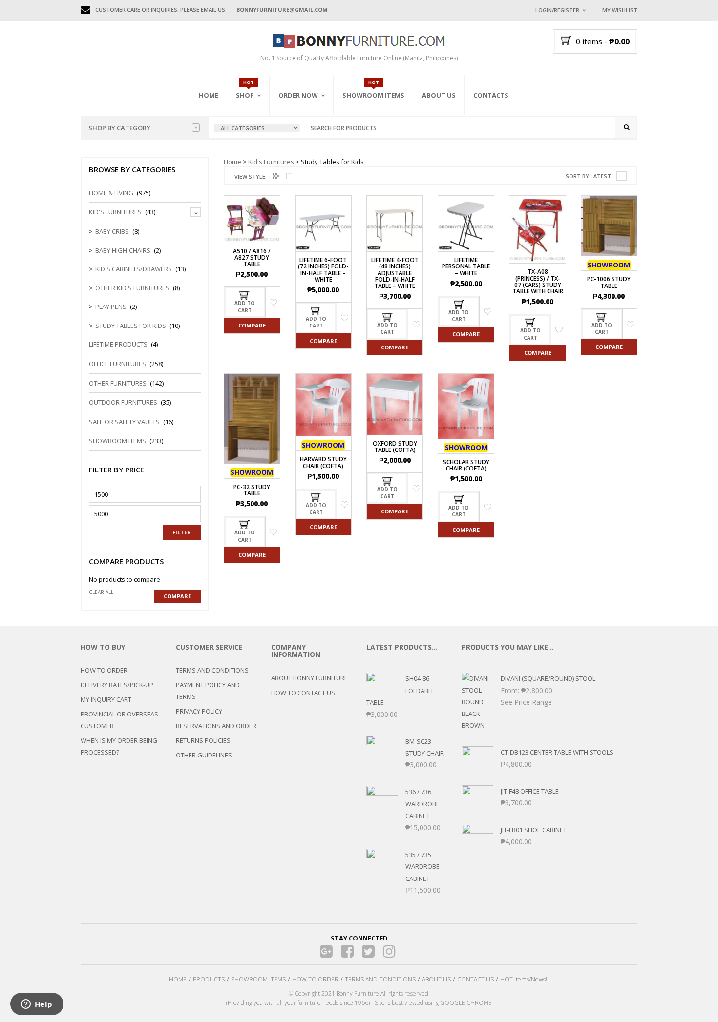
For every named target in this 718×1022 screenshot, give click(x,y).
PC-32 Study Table (251, 490)
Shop (245, 95)
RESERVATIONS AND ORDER (216, 725)
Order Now (298, 95)
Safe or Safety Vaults (124, 421)
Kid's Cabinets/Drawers (133, 269)
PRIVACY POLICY (199, 711)
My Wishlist (619, 10)
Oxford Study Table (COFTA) (395, 446)
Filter (181, 532)
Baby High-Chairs (122, 250)
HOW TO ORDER (104, 670)
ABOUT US (436, 979)
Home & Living (111, 192)
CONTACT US (475, 979)
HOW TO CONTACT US (303, 692)
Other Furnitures (118, 383)
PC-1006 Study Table (609, 282)
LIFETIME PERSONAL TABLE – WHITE (466, 266)
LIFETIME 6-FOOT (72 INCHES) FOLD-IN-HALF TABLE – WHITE (323, 270)
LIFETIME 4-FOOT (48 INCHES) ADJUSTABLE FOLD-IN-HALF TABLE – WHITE (395, 273)
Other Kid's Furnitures (132, 288)
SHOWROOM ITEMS (258, 979)
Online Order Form (310, 149)
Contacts (490, 95)
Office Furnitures (117, 363)
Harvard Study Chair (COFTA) (323, 462)
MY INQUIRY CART (106, 699)
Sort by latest (588, 176)
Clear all (101, 592)
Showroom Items (373, 95)
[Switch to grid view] (276, 176)
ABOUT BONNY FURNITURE (309, 678)
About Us (439, 95)
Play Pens (111, 306)
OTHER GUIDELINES (204, 755)
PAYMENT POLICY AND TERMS (208, 690)
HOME (178, 979)
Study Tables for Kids (130, 325)
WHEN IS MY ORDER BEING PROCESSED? (119, 746)
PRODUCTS (209, 979)
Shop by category (119, 127)
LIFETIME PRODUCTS (118, 344)
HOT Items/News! (523, 979)
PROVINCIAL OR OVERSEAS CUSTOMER (119, 720)
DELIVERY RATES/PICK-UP (117, 684)
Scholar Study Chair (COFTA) (466, 465)
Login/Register (557, 10)
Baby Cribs (112, 231)
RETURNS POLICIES (203, 740)
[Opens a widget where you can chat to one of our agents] (36, 1005)
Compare (252, 325)
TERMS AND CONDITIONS (212, 670)
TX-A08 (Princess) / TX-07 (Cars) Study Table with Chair (537, 281)
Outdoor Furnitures (123, 402)
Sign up (596, 141)
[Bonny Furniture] (359, 40)
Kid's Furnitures (271, 161)
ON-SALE (261, 147)
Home (208, 95)
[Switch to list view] (289, 176)
